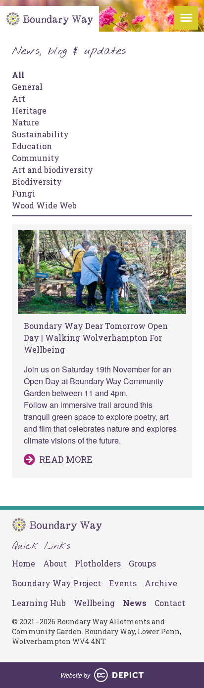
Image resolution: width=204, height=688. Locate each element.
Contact (169, 603)
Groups (142, 563)
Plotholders (98, 563)
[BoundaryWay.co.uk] (49, 19)
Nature (25, 122)
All (18, 75)
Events (123, 583)
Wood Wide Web (44, 205)
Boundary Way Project (56, 583)
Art (18, 98)
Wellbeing (94, 603)
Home (23, 563)
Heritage (29, 110)
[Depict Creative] (119, 675)
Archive (161, 583)
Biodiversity (37, 181)
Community (35, 158)
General (27, 86)
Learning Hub (39, 603)
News (135, 603)
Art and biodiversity (52, 169)
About (55, 563)
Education (32, 146)
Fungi (23, 193)
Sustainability (40, 134)
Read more (66, 459)
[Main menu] (186, 18)
